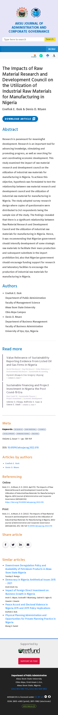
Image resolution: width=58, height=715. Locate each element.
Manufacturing (23, 434)
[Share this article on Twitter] (13, 544)
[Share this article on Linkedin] (20, 544)
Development (9, 434)
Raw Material (30, 429)
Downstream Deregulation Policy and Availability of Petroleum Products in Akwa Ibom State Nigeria (28, 569)
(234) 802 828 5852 (38, 689)
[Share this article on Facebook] (5, 544)
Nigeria (35, 434)
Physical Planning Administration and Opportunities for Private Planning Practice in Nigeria (30, 619)
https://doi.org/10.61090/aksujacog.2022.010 (24, 502)
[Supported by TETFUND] (29, 651)
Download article (20, 119)
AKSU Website (29, 706)
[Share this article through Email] (28, 544)
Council (42, 429)
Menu (52, 49)
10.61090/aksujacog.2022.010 (23, 447)
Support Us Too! (29, 661)
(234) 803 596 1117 (19, 689)
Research (18, 429)
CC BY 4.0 (39, 697)
